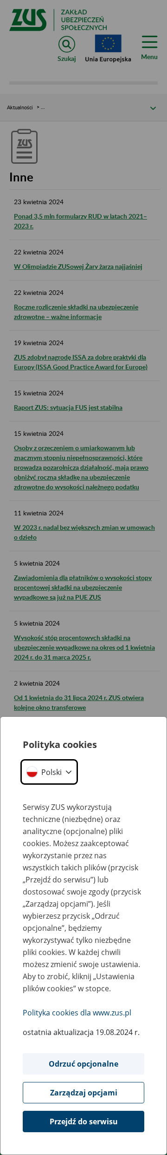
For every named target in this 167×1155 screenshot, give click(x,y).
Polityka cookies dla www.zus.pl (77, 1013)
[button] (49, 771)
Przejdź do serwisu (84, 1121)
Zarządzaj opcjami (83, 1093)
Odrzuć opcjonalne (83, 1064)
